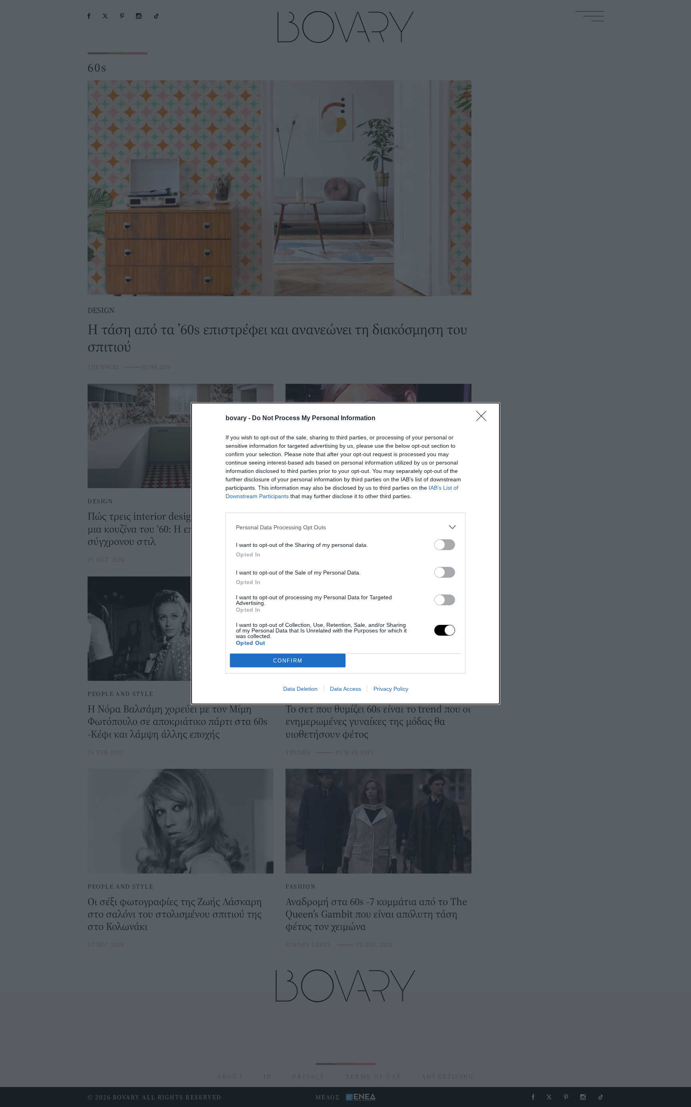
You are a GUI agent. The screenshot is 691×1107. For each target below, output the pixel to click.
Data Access (345, 689)
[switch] (444, 544)
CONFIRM (288, 661)
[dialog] (345, 553)
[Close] (483, 418)
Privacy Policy (390, 689)
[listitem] (345, 527)
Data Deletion (300, 689)
